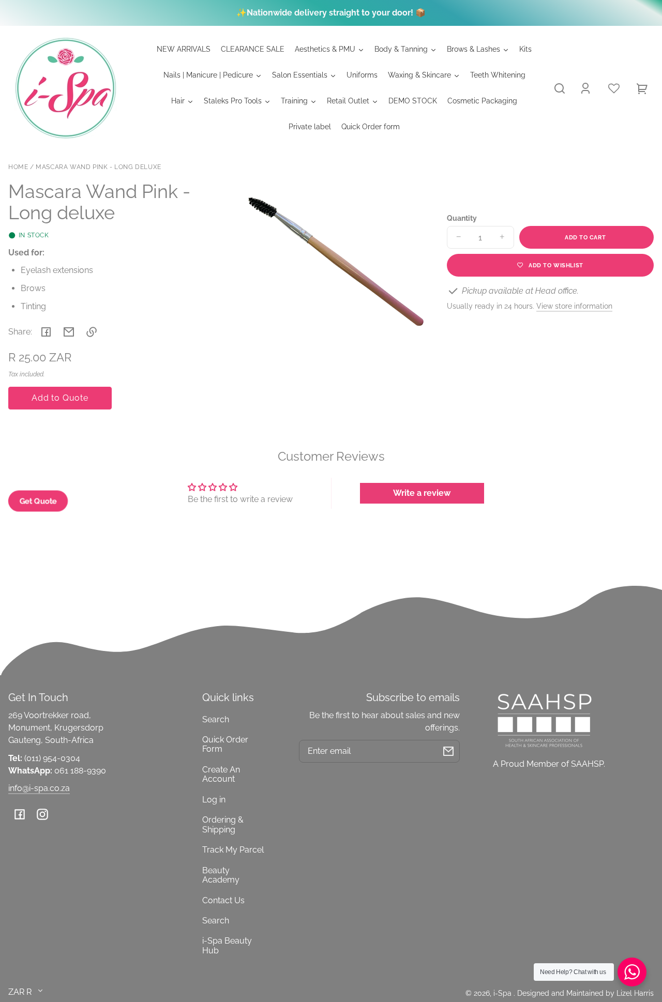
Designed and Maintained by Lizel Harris (585, 993)
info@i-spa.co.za (39, 788)
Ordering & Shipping (223, 824)
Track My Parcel (233, 850)
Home (18, 167)
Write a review (421, 493)
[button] (559, 88)
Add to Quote (60, 398)
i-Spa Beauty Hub (227, 945)
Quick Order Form (225, 744)
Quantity (462, 218)
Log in (213, 799)
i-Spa (503, 993)
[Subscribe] (448, 751)
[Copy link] (91, 332)
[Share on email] (68, 332)
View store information (574, 305)
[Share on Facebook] (46, 332)
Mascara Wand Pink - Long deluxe (98, 167)
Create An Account (221, 774)
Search (215, 719)
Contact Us (223, 900)
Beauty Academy (220, 875)
